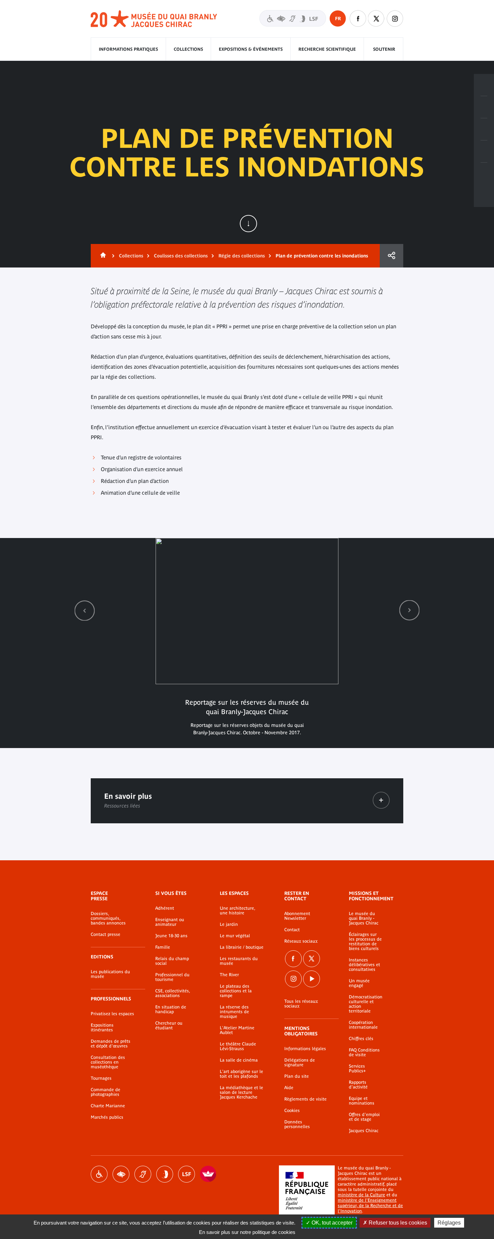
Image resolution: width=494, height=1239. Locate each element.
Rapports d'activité (358, 1084)
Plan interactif (484, 174)
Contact (292, 929)
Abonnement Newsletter (297, 916)
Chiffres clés (361, 1038)
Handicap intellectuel (164, 1174)
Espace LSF (186, 1174)
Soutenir (384, 49)
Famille (162, 947)
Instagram (394, 18)
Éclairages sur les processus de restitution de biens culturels (365, 941)
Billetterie (484, 85)
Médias (484, 151)
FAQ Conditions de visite (364, 1052)
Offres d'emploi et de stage (364, 1117)
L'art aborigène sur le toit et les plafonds (241, 1074)
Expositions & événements (251, 49)
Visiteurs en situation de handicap (292, 18)
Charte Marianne (108, 1106)
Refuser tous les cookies (397, 1223)
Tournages (101, 1078)
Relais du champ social (172, 961)
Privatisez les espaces (112, 1013)
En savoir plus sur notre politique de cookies (247, 1232)
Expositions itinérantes (102, 1027)
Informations (484, 107)
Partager (391, 255)
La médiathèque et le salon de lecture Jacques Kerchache (241, 1092)
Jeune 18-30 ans (171, 936)
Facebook (293, 959)
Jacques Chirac (363, 1130)
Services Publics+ (357, 1068)
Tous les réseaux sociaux (301, 1003)
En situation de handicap (170, 1009)
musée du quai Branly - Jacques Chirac (154, 19)
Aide (288, 1087)
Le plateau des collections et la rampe (236, 991)
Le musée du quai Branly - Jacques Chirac (363, 918)
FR (338, 18)
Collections (188, 49)
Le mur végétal (235, 936)
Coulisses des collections (181, 255)
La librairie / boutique (241, 947)
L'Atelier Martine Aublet (237, 1030)
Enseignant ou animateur (169, 922)
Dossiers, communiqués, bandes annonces (108, 918)
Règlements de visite (305, 1099)
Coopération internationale (363, 1025)
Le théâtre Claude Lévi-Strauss (238, 1046)
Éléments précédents (85, 610)
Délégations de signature (299, 1062)
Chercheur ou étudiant (168, 1025)
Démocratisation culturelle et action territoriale (365, 1004)
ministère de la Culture (361, 1194)
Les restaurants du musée (239, 961)
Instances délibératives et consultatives (364, 965)
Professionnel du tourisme (172, 977)
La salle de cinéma (239, 1060)
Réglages (449, 1223)
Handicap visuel (121, 1174)
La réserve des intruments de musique (234, 1012)
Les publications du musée (110, 974)
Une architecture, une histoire (237, 910)
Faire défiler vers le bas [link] (248, 223)
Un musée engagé (359, 983)
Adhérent (164, 908)
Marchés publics (107, 1117)
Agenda (484, 129)
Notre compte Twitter (376, 18)
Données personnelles (297, 1124)
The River (229, 975)
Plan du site (296, 1076)
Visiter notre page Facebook (357, 18)
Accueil (101, 255)
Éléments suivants (409, 610)
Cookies (292, 1110)
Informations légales (305, 1048)
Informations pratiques (128, 49)
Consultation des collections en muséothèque (108, 1062)
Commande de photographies (105, 1092)
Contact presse (105, 934)
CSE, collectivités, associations (172, 993)
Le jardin (229, 924)
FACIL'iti (208, 1174)
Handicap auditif (142, 1174)
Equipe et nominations (361, 1101)
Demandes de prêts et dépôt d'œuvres (110, 1043)
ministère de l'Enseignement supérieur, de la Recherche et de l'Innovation (370, 1205)
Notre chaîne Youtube (311, 979)
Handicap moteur (99, 1174)
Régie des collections (241, 255)
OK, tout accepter (331, 1223)
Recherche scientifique (327, 49)
